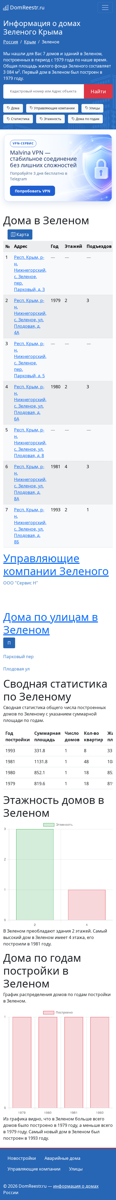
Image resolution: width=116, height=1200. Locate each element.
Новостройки (22, 1158)
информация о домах (75, 1186)
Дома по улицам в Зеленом (50, 623)
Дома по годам (87, 119)
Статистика (19, 119)
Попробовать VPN (32, 190)
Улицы (94, 108)
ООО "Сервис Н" (20, 583)
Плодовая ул (16, 669)
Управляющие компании (54, 108)
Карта (22, 234)
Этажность (52, 119)
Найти (98, 91)
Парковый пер (18, 656)
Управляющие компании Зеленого (56, 564)
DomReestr (27, 7)
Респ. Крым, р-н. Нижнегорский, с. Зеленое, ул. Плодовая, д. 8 (30, 443)
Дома (14, 108)
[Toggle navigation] (105, 7)
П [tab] (9, 643)
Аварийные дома (62, 1158)
